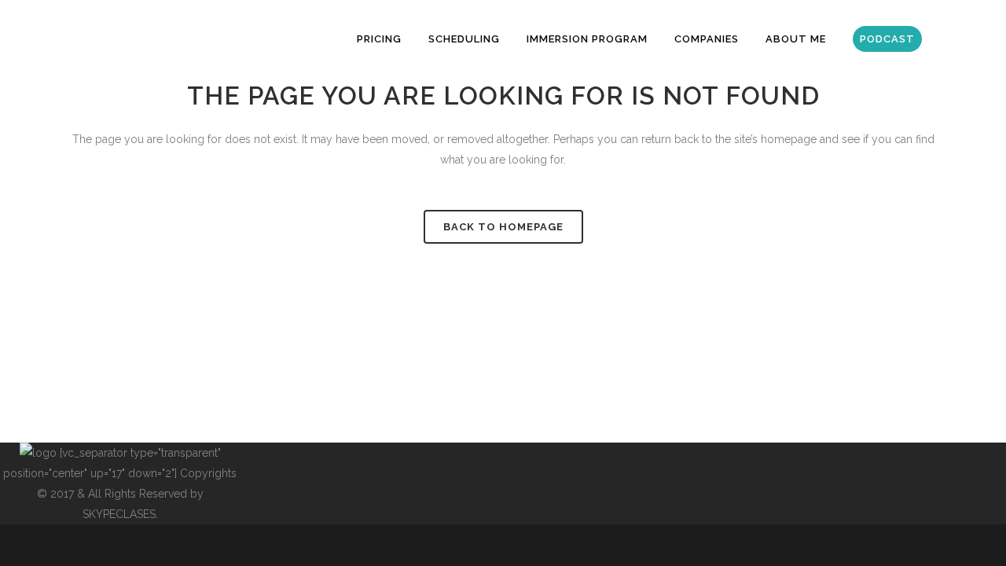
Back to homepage (503, 227)
